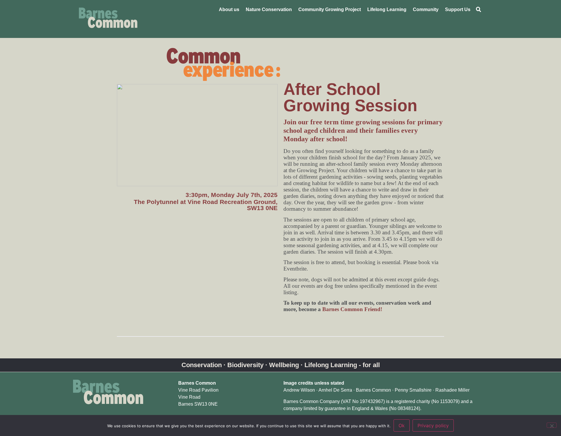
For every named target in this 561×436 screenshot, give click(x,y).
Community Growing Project (329, 9)
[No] (552, 425)
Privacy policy (433, 425)
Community (426, 9)
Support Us (457, 9)
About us (229, 9)
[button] (478, 9)
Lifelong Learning (386, 9)
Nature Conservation (269, 9)
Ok (402, 425)
